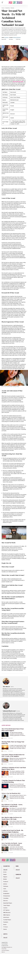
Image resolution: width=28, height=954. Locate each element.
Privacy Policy (4, 948)
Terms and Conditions (5, 950)
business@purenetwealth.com (7, 947)
